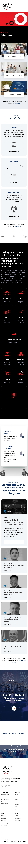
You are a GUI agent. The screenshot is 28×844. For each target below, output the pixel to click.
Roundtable (17, 820)
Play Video (14, 708)
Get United (13, 183)
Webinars (17, 823)
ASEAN (16, 799)
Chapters (17, 792)
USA (16, 807)
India (16, 802)
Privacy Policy (12, 841)
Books (2, 815)
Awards (16, 815)
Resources (4, 820)
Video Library (4, 823)
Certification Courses (6, 797)
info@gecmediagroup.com (10, 781)
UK (15, 809)
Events (16, 813)
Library (3, 813)
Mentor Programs (5, 799)
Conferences (18, 818)
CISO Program (5, 792)
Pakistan (17, 804)
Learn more (14, 337)
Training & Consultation (4, 802)
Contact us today (14, 435)
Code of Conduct (21, 841)
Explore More (13, 151)
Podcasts (3, 818)
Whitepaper (4, 825)
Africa (16, 794)
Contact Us (5, 841)
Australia (17, 797)
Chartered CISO (5, 794)
